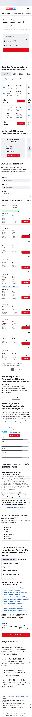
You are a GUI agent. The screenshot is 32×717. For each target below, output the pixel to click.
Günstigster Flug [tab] (6, 73)
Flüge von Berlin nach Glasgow (11, 601)
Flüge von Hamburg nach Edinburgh (12, 608)
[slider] (30, 196)
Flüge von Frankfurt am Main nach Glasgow (14, 592)
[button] (3, 8)
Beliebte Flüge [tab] (22, 559)
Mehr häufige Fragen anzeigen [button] (16, 507)
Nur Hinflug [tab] (28, 73)
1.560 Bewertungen (14, 432)
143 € (20, 22)
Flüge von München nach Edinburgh (12, 603)
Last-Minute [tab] (21, 73)
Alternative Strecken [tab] (9, 559)
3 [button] (19, 369)
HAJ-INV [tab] (16, 397)
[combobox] (17, 180)
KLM (10, 427)
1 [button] (12, 369)
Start (4, 713)
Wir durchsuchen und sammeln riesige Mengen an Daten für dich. (13, 704)
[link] (13, 155)
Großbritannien (16, 713)
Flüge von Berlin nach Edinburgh (11, 594)
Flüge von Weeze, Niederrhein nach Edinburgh (15, 599)
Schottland (24, 713)
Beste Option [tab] (14, 73)
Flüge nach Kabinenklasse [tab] (10, 567)
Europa (9, 713)
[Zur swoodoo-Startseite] (11, 9)
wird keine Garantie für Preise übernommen (16, 696)
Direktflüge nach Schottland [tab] (11, 563)
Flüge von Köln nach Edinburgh (11, 590)
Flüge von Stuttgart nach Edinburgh (12, 606)
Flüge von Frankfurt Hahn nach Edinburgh (14, 610)
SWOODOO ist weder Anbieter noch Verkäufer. (13, 701)
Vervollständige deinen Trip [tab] (11, 574)
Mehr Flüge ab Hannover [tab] (10, 570)
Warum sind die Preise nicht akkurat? (13, 707)
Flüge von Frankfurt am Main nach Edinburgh (15, 597)
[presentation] (24, 22)
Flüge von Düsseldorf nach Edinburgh (13, 587)
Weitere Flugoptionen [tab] (9, 578)
